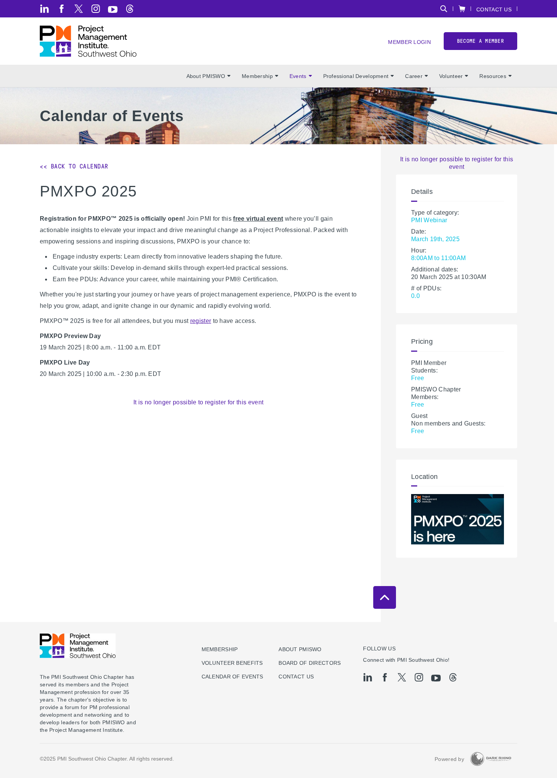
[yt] (112, 9)
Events (298, 76)
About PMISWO (205, 76)
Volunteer (451, 76)
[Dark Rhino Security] (490, 759)
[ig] (95, 9)
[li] (44, 9)
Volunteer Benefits (232, 663)
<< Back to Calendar (74, 166)
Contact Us (494, 9)
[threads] (130, 9)
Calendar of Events (232, 677)
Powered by (449, 759)
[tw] (78, 9)
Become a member (480, 41)
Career (413, 76)
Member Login (409, 42)
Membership (257, 76)
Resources (492, 76)
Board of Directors (309, 663)
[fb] (61, 9)
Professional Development (356, 76)
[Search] (444, 9)
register (200, 321)
